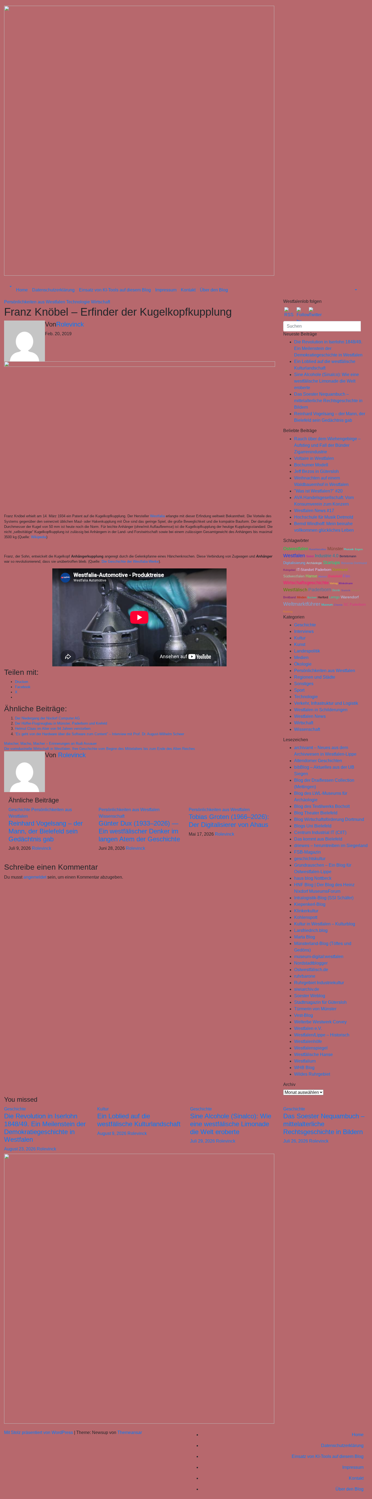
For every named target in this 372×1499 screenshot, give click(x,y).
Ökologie (303, 664)
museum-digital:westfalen (318, 956)
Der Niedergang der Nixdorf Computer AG (47, 718)
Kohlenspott (305, 917)
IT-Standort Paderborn (314, 570)
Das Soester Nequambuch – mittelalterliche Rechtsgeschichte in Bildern (328, 401)
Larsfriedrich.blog (311, 930)
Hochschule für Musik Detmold (323, 517)
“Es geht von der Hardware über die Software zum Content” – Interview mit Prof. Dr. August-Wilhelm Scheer (99, 734)
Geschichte (19, 809)
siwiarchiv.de (306, 989)
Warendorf (350, 597)
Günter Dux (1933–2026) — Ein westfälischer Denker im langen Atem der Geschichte (139, 831)
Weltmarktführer (301, 604)
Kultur (300, 638)
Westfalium (305, 1061)
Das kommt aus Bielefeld (318, 839)
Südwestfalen (293, 576)
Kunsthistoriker (317, 549)
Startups (331, 562)
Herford (323, 597)
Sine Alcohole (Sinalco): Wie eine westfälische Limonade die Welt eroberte (326, 381)
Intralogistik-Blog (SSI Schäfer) (323, 897)
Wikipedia (38, 537)
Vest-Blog (303, 1015)
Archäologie (314, 563)
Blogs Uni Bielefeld (312, 826)
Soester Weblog (309, 995)
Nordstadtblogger (311, 963)
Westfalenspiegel (311, 1048)
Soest (310, 556)
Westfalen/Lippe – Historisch (321, 1035)
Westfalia (157, 516)
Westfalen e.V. (308, 1028)
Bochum (312, 597)
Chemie (338, 605)
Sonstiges (303, 683)
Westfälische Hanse (313, 1054)
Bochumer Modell (311, 465)
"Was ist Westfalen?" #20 (318, 491)
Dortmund (339, 570)
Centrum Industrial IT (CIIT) (320, 832)
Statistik (345, 590)
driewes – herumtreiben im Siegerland (331, 845)
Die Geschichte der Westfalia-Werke (130, 561)
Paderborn (319, 589)
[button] (10, 286)
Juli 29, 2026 (203, 1141)
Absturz (322, 576)
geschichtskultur (309, 858)
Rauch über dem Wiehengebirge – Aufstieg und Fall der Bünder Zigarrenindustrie (327, 445)
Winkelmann (346, 583)
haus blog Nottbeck (312, 878)
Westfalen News (310, 716)
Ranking (287, 611)
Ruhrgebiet (289, 570)
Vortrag (334, 583)
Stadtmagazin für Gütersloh (320, 1002)
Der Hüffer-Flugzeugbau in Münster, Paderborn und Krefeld (61, 723)
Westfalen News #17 (314, 510)
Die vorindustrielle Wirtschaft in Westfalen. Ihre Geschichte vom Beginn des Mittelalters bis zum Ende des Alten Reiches (99, 749)
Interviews (304, 631)
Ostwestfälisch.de (311, 969)
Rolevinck (70, 324)
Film (346, 576)
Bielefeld (335, 576)
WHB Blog (304, 1067)
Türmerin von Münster (315, 1008)
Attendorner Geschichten (318, 760)
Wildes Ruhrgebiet (312, 1074)
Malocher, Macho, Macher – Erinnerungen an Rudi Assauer (50, 743)
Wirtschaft (100, 302)
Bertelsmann (348, 556)
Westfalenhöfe (308, 1041)
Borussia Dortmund (354, 563)
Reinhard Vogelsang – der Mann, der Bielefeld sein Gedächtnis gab (45, 831)
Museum (327, 604)
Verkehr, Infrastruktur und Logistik (326, 703)
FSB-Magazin (307, 852)
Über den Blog (214, 290)
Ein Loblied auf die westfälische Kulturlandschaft (139, 1120)
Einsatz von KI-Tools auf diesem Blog (115, 290)
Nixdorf (356, 590)
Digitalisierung (294, 563)
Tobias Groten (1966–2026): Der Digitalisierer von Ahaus (229, 820)
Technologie (78, 302)
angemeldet (34, 877)
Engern (359, 549)
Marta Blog (304, 937)
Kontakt (188, 290)
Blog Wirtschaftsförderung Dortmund (329, 819)
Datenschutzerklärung (53, 290)
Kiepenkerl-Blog (309, 904)
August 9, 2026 (112, 1133)
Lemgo (334, 597)
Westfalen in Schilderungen (320, 709)
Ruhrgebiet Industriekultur (319, 982)
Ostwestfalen (295, 548)
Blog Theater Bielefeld (315, 813)
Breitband (289, 597)
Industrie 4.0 (327, 555)
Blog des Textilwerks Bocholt (322, 806)
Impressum (165, 290)
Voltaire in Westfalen (314, 458)
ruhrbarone (304, 976)
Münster (335, 548)
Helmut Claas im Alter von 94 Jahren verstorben (52, 729)
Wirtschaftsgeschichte (306, 582)
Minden (301, 597)
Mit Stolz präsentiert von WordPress (39, 1432)
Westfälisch (295, 589)
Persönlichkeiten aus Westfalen (35, 302)
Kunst (299, 644)
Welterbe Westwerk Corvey (320, 1022)
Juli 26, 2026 (296, 1141)
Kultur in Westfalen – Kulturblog (324, 924)
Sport (299, 690)
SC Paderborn (355, 605)
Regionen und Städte (314, 677)
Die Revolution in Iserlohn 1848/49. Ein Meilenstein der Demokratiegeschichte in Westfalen (328, 348)
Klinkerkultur (306, 911)
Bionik (336, 590)
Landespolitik (307, 651)
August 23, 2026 (20, 1149)
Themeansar (129, 1432)
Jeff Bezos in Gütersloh (316, 471)
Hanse (311, 576)
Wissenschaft (111, 816)
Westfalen (294, 555)
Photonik (349, 549)
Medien (301, 657)
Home (22, 290)
